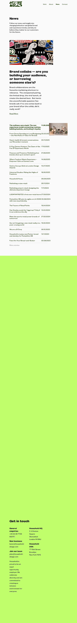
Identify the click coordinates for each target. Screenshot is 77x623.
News (57, 4)
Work (44, 4)
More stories (14, 245)
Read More (13, 114)
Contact (65, 4)
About (51, 4)
